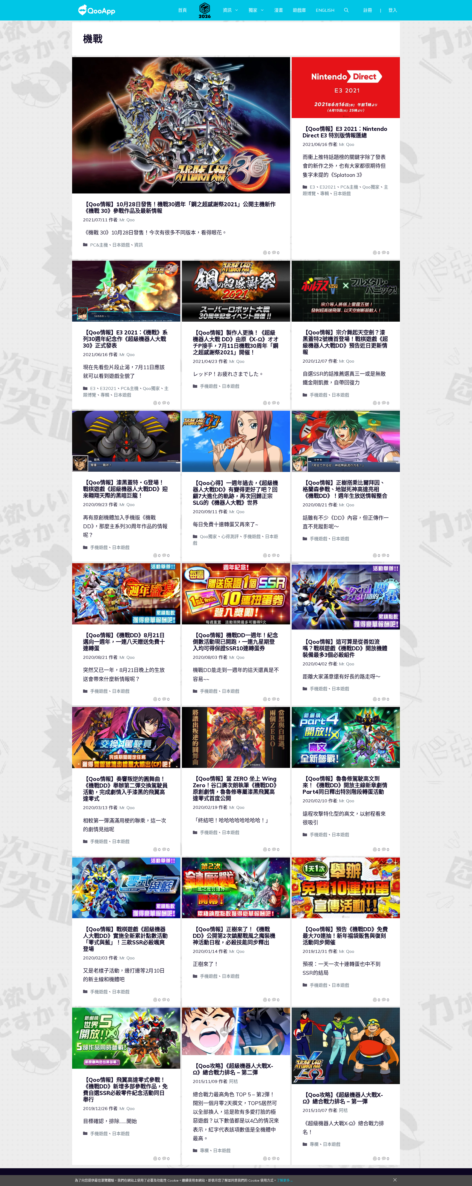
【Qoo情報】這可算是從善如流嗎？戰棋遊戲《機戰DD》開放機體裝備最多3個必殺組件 (345, 648)
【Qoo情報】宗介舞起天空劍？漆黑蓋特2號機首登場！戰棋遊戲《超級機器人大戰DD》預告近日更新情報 (345, 342)
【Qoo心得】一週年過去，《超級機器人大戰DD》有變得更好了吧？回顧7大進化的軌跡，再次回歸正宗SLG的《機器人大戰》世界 (235, 493)
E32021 (328, 187)
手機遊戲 (208, 386)
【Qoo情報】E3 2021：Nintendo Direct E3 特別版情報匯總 (345, 132)
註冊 (367, 10)
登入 (392, 10)
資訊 (227, 10)
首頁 (182, 10)
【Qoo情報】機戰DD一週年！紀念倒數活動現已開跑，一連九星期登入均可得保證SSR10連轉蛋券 (235, 642)
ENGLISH (325, 10)
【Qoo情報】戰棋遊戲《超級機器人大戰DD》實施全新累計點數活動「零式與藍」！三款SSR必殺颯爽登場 (125, 939)
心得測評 (230, 536)
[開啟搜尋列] (346, 10)
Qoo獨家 (370, 187)
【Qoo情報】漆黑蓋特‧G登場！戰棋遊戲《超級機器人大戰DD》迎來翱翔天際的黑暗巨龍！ (125, 489)
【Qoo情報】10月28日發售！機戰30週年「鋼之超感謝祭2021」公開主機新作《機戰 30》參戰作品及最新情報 (179, 207)
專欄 (204, 1150)
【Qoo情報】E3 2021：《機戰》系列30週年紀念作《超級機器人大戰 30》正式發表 (125, 339)
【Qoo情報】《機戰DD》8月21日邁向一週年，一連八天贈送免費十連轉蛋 (124, 642)
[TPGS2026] (205, 10)
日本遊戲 (121, 245)
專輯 (324, 193)
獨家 (253, 10)
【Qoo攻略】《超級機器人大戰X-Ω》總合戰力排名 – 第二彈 (233, 1069)
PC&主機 (99, 245)
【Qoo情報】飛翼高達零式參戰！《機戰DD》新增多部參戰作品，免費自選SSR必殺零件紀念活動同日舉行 (125, 1089)
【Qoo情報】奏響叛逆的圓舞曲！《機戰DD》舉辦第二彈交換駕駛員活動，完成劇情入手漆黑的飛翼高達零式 (125, 789)
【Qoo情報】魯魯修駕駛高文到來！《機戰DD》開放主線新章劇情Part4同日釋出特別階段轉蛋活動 (345, 785)
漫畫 (278, 10)
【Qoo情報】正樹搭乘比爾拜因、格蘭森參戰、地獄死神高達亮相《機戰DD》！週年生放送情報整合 (345, 489)
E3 (312, 187)
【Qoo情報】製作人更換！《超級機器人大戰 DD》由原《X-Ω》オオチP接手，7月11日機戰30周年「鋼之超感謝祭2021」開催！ (236, 342)
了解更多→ (285, 1180)
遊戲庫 (299, 10)
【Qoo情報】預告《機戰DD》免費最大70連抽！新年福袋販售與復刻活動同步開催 (345, 936)
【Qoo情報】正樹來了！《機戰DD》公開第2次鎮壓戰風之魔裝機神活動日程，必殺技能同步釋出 (234, 936)
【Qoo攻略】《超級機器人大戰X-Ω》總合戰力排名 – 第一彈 (343, 1098)
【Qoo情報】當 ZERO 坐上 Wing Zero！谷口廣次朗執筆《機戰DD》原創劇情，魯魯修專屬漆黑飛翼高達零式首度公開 (236, 788)
